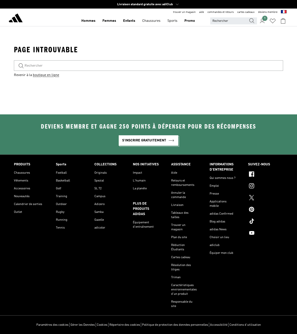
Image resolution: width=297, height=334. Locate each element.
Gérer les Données (82, 324)
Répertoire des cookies (124, 324)
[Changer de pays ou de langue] (283, 12)
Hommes (88, 21)
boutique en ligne (46, 75)
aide (201, 12)
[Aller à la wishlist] (272, 21)
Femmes (109, 21)
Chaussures (151, 21)
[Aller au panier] (283, 21)
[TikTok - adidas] (265, 222)
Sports (172, 21)
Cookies (102, 324)
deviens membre (267, 12)
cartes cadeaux (246, 12)
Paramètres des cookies (52, 324)
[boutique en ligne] (16, 19)
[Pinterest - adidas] (265, 210)
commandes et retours (220, 12)
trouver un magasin (184, 12)
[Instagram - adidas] (265, 186)
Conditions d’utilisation (245, 324)
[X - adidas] (265, 198)
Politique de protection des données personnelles (175, 324)
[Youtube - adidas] (265, 233)
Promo (189, 21)
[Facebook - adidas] (265, 175)
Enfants (129, 21)
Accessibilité (218, 324)
